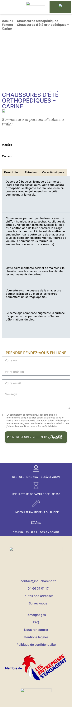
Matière (7, 144)
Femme (7, 25)
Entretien (30, 172)
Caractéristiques (53, 172)
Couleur (7, 156)
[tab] (12, 172)
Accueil (7, 21)
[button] (11, 7)
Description (11, 172)
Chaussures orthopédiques (37, 21)
